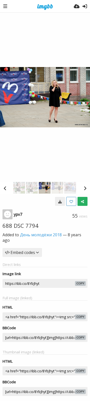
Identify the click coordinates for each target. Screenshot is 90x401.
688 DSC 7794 (20, 225)
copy (80, 283)
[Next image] (85, 188)
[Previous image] (5, 188)
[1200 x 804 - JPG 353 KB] (60, 201)
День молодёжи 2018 (41, 235)
